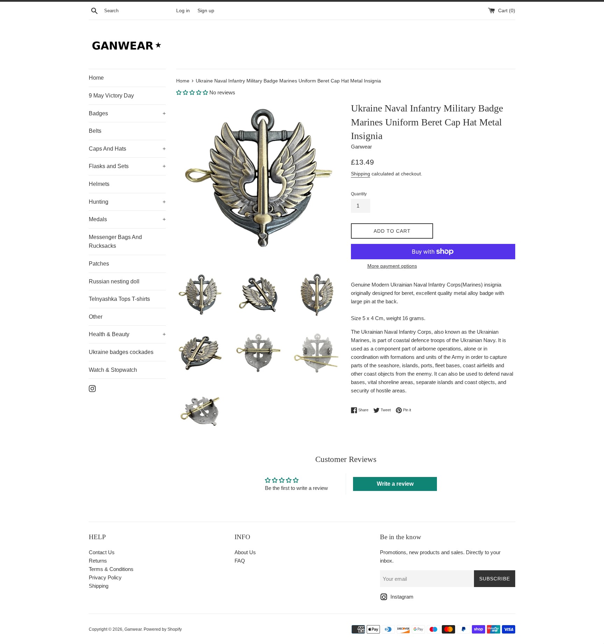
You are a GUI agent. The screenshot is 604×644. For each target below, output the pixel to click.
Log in (183, 10)
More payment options (392, 266)
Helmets (99, 184)
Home (96, 78)
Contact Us (102, 552)
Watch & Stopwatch (113, 370)
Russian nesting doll (114, 281)
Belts (95, 131)
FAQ (240, 561)
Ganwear (133, 629)
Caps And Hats (127, 149)
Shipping (360, 173)
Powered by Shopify (163, 629)
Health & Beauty (127, 334)
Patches (99, 264)
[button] (192, 92)
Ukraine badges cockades (121, 352)
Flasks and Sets (127, 166)
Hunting (127, 202)
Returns (98, 561)
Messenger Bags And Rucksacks (115, 241)
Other (95, 317)
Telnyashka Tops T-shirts (119, 299)
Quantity (359, 193)
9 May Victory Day (111, 96)
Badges (127, 113)
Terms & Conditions (111, 569)
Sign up (205, 10)
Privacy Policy (105, 577)
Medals (127, 219)
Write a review (395, 484)
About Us (245, 552)
